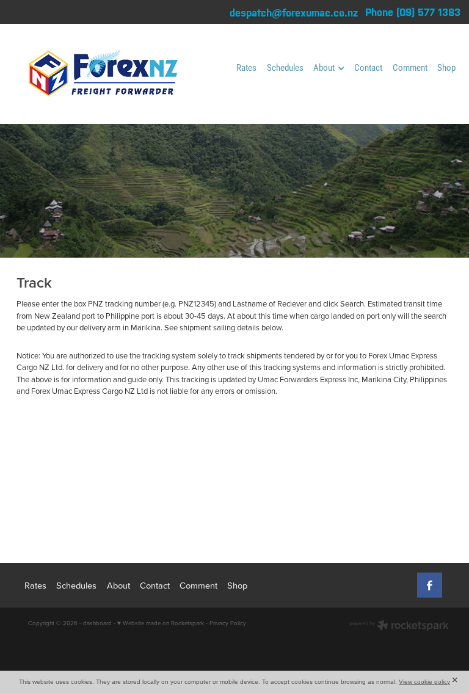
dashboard (97, 623)
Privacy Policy (227, 623)
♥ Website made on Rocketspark (160, 623)
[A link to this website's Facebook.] (429, 585)
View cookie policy (424, 681)
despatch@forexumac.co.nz (294, 12)
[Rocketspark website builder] (399, 626)
